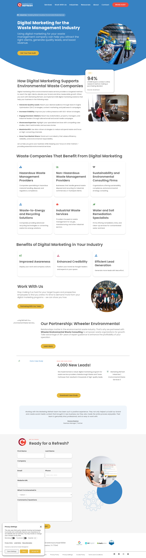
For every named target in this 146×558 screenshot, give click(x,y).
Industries (23, 15)
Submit (45, 526)
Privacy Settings (68, 555)
